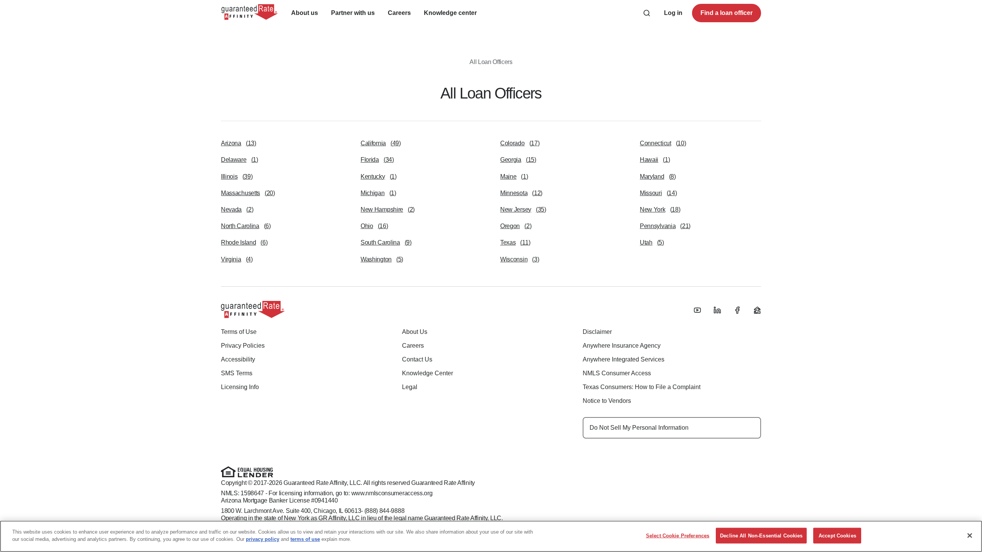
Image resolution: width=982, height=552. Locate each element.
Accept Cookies (837, 536)
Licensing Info (240, 387)
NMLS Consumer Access (617, 373)
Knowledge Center (427, 373)
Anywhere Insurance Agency (622, 345)
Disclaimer (597, 332)
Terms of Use (239, 332)
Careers (413, 345)
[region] (491, 536)
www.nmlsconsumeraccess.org (392, 493)
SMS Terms (236, 373)
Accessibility (238, 359)
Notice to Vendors (607, 401)
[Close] (969, 535)
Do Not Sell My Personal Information (639, 427)
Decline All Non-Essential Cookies (761, 536)
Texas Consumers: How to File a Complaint (641, 387)
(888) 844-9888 (384, 511)
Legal (409, 387)
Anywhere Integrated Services (623, 359)
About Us (414, 332)
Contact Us (417, 359)
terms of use (305, 539)
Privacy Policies (243, 345)
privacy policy (262, 539)
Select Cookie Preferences (677, 536)
